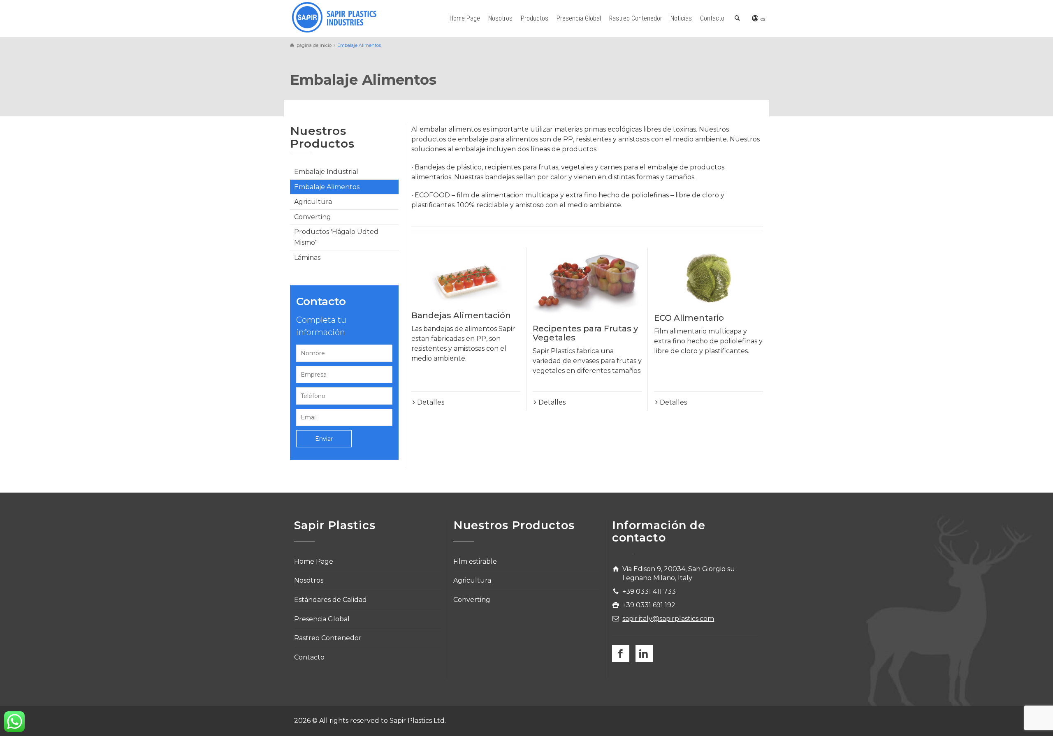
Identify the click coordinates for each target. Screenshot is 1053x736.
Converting (312, 217)
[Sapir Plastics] (334, 17)
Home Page (465, 18)
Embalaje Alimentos (327, 187)
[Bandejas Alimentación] (465, 275)
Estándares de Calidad (330, 600)
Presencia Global (579, 18)
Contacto (712, 18)
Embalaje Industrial (326, 172)
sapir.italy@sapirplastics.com (668, 619)
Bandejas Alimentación (461, 315)
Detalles (430, 402)
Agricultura (313, 202)
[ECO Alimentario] (708, 276)
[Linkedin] (644, 653)
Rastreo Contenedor (635, 18)
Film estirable (475, 561)
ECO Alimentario (689, 318)
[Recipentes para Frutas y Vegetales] (587, 281)
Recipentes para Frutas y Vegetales (585, 333)
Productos (534, 18)
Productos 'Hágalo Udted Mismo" (336, 237)
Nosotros (500, 18)
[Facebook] (620, 653)
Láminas (307, 258)
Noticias (681, 18)
